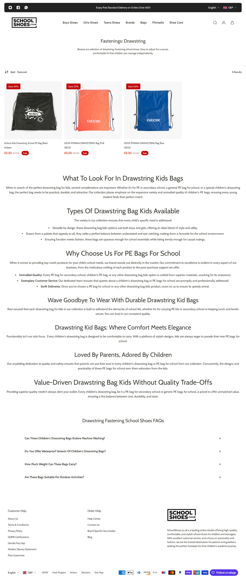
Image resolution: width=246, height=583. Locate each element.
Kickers (8, 147)
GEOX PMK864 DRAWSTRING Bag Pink (84, 143)
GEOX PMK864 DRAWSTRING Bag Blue (144, 143)
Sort (19, 72)
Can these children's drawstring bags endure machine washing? (65, 438)
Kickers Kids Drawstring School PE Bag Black (26, 143)
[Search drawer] (215, 23)
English (12, 572)
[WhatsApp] (26, 7)
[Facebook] (18, 7)
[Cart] (232, 23)
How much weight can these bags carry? (51, 464)
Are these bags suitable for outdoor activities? (54, 477)
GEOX (67, 147)
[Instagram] (10, 7)
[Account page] (223, 23)
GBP (30, 572)
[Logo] (24, 22)
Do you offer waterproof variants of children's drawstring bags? (65, 451)
